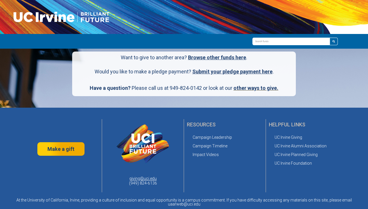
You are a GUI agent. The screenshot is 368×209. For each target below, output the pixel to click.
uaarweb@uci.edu (184, 204)
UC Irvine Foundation (293, 163)
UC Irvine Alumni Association (301, 146)
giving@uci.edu (143, 178)
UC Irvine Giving (288, 137)
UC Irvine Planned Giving (296, 154)
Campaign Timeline (210, 146)
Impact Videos (206, 154)
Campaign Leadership (212, 137)
